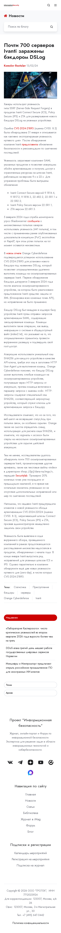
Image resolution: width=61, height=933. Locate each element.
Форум (30, 825)
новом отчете (13, 253)
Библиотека (30, 813)
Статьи (31, 807)
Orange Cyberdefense (16, 598)
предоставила (30, 144)
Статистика (20, 587)
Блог (30, 832)
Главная (30, 794)
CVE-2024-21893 (24, 128)
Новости (30, 801)
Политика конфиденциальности (30, 923)
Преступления (41, 587)
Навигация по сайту (31, 786)
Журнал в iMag (31, 819)
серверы (26, 593)
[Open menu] (55, 5)
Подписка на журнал (30, 865)
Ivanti (38, 598)
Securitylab (21, 475)
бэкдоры (9, 593)
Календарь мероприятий (30, 853)
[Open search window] (48, 5)
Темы (9, 685)
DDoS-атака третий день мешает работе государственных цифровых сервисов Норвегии (29, 652)
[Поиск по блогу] (51, 26)
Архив (9, 693)
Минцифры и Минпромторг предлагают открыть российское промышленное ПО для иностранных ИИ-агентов (29, 668)
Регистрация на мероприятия (30, 859)
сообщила (33, 221)
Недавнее (12, 617)
